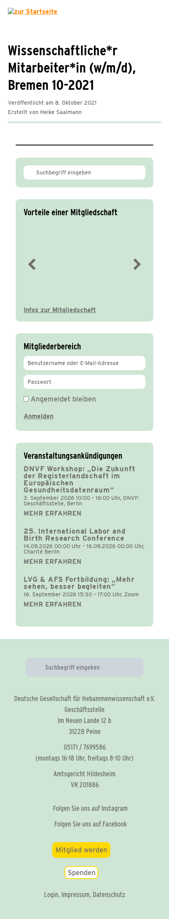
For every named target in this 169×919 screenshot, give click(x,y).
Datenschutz (109, 894)
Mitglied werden (81, 850)
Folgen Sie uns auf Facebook (90, 824)
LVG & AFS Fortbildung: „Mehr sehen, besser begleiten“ (79, 582)
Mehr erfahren (53, 513)
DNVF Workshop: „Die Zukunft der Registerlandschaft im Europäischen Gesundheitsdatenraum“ (80, 479)
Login (51, 894)
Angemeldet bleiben (62, 399)
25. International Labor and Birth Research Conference (75, 534)
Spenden (82, 872)
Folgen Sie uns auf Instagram (90, 808)
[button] (32, 264)
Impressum (75, 894)
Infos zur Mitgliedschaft (60, 310)
